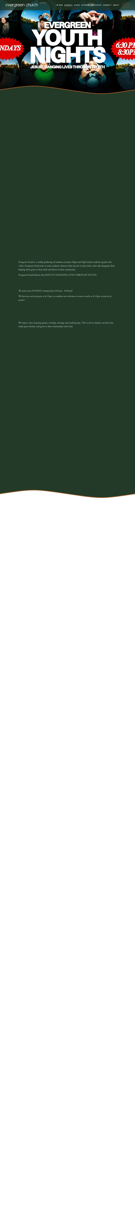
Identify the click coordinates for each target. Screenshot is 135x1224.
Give (126, 5)
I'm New (59, 5)
